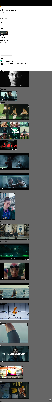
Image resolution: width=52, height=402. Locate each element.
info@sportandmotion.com (4, 40)
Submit (1, 60)
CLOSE (0, 103)
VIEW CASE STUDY (2, 67)
